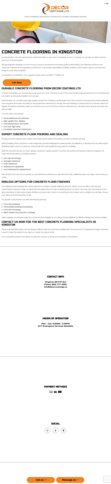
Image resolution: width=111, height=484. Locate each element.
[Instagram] (47, 430)
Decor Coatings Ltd (76, 57)
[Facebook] (55, 430)
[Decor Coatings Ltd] (55, 8)
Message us (69, 480)
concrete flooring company (33, 65)
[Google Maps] (63, 430)
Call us (40, 480)
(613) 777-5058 (59, 284)
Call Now (17, 82)
